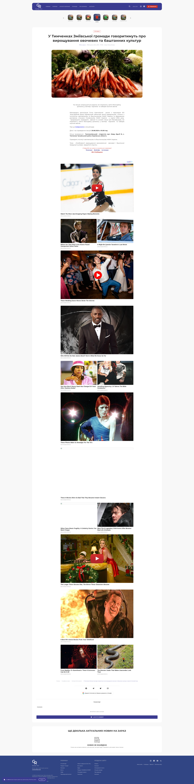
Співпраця (146, 764)
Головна (58, 681)
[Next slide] (130, 18)
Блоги (62, 770)
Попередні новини (82, 772)
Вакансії (152, 764)
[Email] (108, 688)
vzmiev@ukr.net (36, 769)
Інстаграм (104, 150)
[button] (86, 688)
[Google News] (157, 761)
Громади (74, 6)
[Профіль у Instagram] (141, 6)
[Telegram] (93, 688)
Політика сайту (158, 764)
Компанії (96, 765)
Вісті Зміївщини (97, 152)
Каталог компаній (65, 6)
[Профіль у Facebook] (144, 6)
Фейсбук (97, 150)
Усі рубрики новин (66, 681)
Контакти (91, 6)
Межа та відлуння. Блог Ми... (84, 763)
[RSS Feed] (161, 761)
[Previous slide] (63, 18)
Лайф (62, 772)
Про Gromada (83, 6)
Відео (79, 767)
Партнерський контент (66, 774)
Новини (48, 6)
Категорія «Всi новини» (77, 681)
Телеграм (89, 150)
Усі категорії (63, 763)
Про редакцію (97, 772)
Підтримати (153, 6)
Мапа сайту (139, 764)
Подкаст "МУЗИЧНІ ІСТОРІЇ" (84, 770)
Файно (42, 779)
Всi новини (97, 31)
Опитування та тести (99, 767)
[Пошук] (130, 6)
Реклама (63, 767)
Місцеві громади (98, 770)
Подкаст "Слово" (64, 765)
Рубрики (55, 6)
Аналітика (80, 774)
